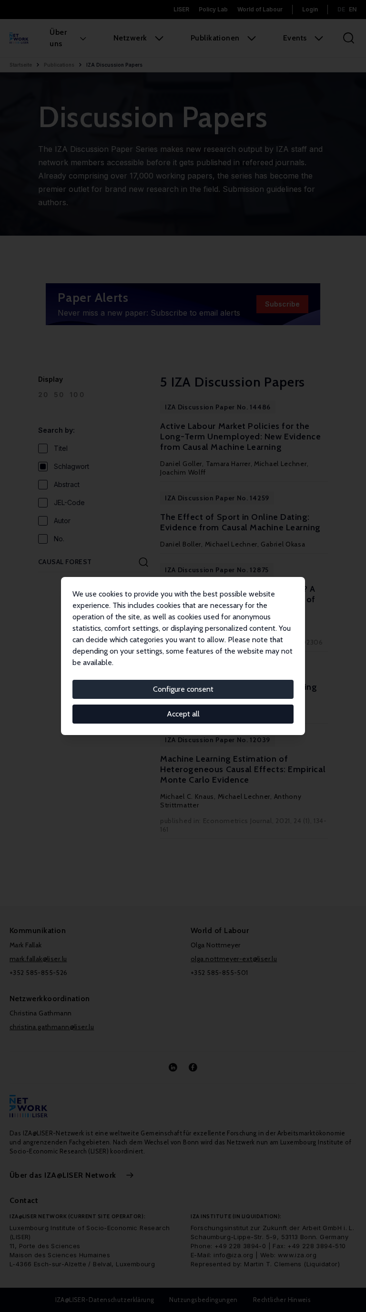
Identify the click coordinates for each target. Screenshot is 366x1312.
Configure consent (183, 689)
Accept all (183, 713)
